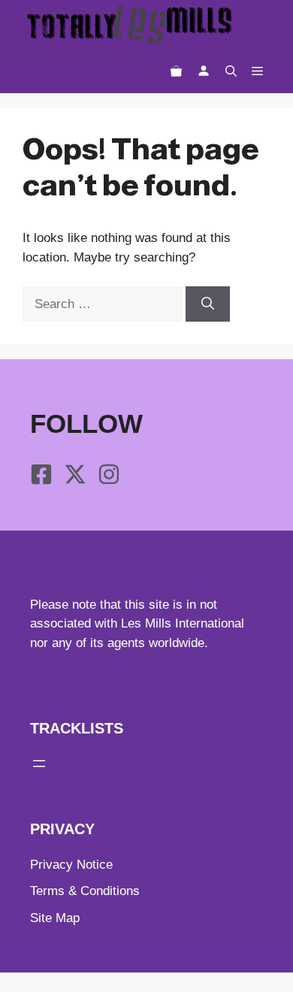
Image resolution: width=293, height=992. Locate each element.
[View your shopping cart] (176, 71)
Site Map (55, 918)
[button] (231, 71)
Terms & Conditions (85, 891)
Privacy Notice (71, 864)
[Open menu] (39, 764)
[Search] (208, 304)
